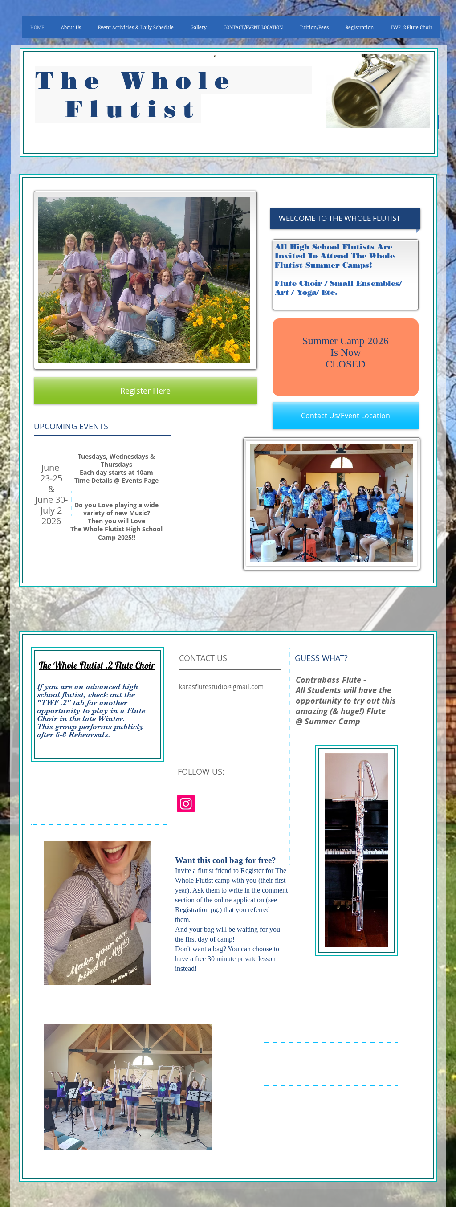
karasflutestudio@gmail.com (221, 686)
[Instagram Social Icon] (186, 803)
